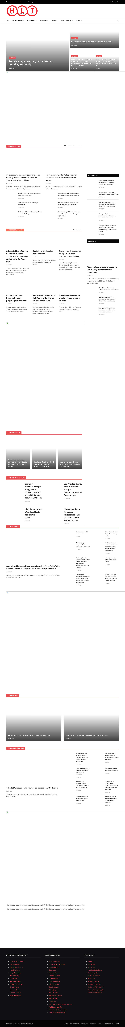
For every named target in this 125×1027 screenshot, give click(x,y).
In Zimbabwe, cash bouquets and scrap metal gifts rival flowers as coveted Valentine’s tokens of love (23, 178)
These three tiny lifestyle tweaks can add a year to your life (69, 298)
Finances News (15, 990)
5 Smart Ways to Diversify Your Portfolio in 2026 (91, 42)
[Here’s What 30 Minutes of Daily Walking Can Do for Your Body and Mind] (44, 286)
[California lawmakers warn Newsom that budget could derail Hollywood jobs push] (92, 204)
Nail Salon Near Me (55, 1007)
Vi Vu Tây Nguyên (94, 981)
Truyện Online (53, 998)
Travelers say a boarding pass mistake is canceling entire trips (31, 63)
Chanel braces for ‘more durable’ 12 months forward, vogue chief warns (112, 757)
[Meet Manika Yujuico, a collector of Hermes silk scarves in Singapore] (69, 771)
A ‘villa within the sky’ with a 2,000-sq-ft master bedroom (87, 736)
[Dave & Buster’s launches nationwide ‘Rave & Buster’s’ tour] (92, 194)
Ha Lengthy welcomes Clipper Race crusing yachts (111, 534)
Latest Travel (13, 526)
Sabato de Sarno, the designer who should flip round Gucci (82, 799)
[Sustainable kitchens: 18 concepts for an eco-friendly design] (11, 214)
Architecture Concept (17, 961)
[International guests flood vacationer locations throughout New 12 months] (51, 196)
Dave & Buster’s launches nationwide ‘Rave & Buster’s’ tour (109, 193)
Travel (78, 20)
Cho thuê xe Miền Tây (95, 993)
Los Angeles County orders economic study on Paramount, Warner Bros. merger (73, 490)
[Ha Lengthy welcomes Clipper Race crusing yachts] (98, 534)
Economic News (15, 995)
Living (53, 20)
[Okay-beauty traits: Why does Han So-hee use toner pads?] (14, 513)
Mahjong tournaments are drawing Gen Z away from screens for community (106, 183)
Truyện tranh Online (55, 995)
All (65, 146)
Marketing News (54, 961)
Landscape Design (16, 967)
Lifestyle (43, 20)
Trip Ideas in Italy (15, 981)
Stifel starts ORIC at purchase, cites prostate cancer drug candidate (68, 204)
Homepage (23, 2)
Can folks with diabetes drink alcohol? (43, 252)
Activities (12, 57)
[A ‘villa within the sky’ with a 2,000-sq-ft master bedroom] (91, 720)
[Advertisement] (83, 10)
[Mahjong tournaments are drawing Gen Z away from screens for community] (92, 183)
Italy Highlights (15, 970)
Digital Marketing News (57, 964)
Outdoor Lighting (94, 976)
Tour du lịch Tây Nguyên (96, 990)
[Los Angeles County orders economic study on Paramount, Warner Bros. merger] (54, 487)
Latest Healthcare (15, 230)
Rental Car (91, 967)
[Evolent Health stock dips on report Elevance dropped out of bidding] (70, 241)
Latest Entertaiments (16, 478)
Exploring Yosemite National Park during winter (111, 560)
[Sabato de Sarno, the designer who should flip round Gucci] (69, 798)
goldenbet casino (90, 909)
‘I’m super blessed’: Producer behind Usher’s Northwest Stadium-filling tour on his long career (108, 229)
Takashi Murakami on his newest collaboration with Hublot (32, 788)
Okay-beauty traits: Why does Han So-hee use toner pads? (34, 513)
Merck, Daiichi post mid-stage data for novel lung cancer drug (29, 195)
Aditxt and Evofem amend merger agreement (28, 204)
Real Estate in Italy (16, 984)
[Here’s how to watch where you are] (69, 534)
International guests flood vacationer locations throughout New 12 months (68, 195)
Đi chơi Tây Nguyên (94, 984)
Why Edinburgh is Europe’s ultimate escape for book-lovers (83, 545)
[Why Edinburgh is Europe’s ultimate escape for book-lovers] (69, 545)
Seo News (52, 970)
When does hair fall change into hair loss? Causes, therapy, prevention (111, 799)
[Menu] (7, 20)
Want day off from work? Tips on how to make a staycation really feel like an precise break (111, 547)
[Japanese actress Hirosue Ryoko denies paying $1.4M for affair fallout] (70, 453)
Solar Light (91, 978)
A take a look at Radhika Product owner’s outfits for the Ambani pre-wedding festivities (111, 785)
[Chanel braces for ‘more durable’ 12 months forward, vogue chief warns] (98, 756)
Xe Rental (91, 961)
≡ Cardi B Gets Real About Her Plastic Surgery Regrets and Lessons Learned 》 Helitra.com (82, 758)
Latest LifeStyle (14, 433)
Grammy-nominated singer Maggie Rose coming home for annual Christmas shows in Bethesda (33, 491)
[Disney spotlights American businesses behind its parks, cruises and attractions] (54, 513)
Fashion (69, 146)
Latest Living (13, 695)
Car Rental (91, 964)
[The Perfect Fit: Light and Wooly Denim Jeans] (98, 771)
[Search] (118, 20)
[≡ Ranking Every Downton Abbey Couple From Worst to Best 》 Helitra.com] (69, 783)
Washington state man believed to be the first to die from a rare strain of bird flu (17, 463)
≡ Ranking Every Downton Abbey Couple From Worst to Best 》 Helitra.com (82, 785)
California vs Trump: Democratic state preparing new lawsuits (16, 298)
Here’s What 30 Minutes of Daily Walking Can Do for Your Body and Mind (44, 298)
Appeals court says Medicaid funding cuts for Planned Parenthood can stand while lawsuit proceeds (81, 62)
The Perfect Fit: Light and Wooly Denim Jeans (111, 770)
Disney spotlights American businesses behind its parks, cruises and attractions (72, 515)
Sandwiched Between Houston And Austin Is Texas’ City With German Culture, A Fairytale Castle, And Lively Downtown (33, 567)
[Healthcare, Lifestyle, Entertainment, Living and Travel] (22, 11)
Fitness (99, 56)
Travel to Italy (14, 976)
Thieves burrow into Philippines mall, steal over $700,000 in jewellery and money (62, 178)
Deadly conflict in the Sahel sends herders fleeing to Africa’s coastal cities (44, 464)
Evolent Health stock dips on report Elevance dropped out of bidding (70, 254)
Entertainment (17, 20)
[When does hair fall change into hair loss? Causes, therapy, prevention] (98, 798)
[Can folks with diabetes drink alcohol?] (44, 241)
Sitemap (30, 2)
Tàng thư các (53, 993)
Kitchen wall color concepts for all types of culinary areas (29, 736)
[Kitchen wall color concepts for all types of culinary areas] (33, 720)
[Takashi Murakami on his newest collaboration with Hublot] (33, 769)
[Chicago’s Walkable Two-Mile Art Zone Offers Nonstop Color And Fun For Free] (98, 577)
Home (66, 1023)
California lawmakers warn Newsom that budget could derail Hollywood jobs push (107, 204)
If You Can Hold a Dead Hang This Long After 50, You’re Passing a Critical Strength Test (106, 62)
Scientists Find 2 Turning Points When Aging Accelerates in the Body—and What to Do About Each (17, 256)
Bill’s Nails (52, 1001)
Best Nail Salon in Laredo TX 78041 (61, 1004)
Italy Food (13, 978)
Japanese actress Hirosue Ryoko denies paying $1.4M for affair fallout (70, 464)
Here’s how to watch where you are (82, 533)
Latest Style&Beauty (16, 748)
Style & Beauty (66, 20)
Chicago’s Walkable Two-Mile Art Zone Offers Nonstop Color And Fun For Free (111, 578)
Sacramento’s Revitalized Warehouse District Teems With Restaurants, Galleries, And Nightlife (83, 579)
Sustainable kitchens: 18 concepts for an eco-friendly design (30, 213)
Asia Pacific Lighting (95, 970)
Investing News (15, 993)
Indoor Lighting (93, 973)
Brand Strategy (54, 967)
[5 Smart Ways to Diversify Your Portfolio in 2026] (94, 35)
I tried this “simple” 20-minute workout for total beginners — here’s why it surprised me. (69, 214)
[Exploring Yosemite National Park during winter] (98, 560)
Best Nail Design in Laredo (58, 1010)
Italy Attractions (15, 973)
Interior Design (15, 964)
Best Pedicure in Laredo (57, 1013)
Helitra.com (29, 1023)
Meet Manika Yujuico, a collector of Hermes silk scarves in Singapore (83, 772)
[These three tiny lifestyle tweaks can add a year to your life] (70, 286)
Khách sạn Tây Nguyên (95, 987)
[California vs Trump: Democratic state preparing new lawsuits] (18, 286)
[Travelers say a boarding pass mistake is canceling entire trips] (37, 47)
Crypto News (14, 987)
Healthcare (31, 20)
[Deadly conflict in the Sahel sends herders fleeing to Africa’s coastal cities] (44, 453)
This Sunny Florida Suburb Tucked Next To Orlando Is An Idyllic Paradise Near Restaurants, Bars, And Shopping (83, 563)
